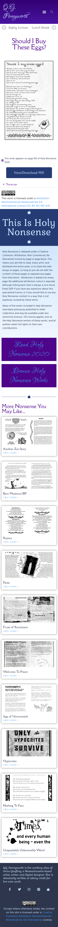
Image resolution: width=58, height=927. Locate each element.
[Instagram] (29, 889)
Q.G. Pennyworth (15, 11)
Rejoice (7, 538)
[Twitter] (19, 889)
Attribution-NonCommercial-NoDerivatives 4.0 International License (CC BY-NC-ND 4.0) (26, 202)
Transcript (11, 184)
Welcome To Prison (15, 672)
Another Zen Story (14, 449)
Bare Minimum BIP (15, 493)
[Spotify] (39, 889)
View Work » (10, 453)
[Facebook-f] (10, 889)
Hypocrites (10, 761)
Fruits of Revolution (15, 627)
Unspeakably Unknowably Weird (24, 850)
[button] (44, 12)
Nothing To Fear (13, 805)
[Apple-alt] (48, 889)
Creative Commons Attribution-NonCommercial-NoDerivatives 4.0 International (29, 916)
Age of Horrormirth (15, 716)
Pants (6, 582)
